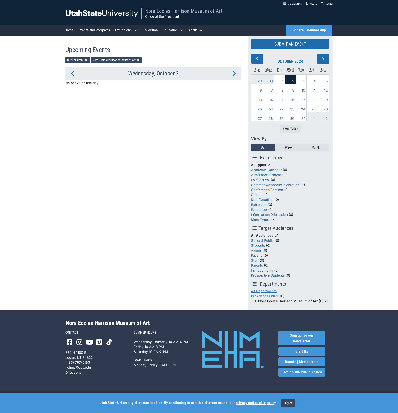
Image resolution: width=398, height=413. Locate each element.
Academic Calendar (266, 170)
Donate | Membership (309, 30)
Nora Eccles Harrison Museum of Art (183, 11)
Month (316, 147)
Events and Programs (94, 30)
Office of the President (162, 16)
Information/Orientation (269, 215)
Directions (73, 372)
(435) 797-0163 (77, 362)
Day (263, 147)
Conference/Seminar (267, 190)
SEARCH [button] (329, 3)
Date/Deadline (262, 200)
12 (326, 90)
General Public (262, 240)
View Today (290, 128)
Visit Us (301, 351)
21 (271, 109)
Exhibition (259, 205)
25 (314, 109)
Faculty (256, 255)
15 (282, 100)
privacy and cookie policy (255, 403)
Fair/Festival (260, 180)
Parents (257, 265)
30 (271, 81)
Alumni (256, 250)
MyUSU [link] (313, 3)
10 (303, 90)
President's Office (265, 296)
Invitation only (262, 270)
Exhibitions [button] (123, 30)
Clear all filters (75, 60)
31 (303, 118)
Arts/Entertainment (266, 175)
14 (271, 100)
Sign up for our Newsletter (301, 338)
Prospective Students (268, 275)
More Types (260, 219)
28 (271, 118)
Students (258, 245)
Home (69, 30)
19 (326, 100)
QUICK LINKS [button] (295, 3)
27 (260, 118)
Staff (255, 260)
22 (281, 109)
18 (314, 100)
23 (292, 109)
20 (260, 109)
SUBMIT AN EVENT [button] (290, 44)
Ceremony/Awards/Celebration (275, 185)
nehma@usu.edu (78, 367)
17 (303, 100)
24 (303, 109)
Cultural (257, 195)
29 (260, 81)
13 (260, 100)
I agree (288, 403)
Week (288, 147)
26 (326, 109)
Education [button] (170, 30)
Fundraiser (259, 210)
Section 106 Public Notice (301, 372)
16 (292, 100)
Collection (150, 30)
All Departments (264, 291)
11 (314, 90)
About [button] (192, 30)
